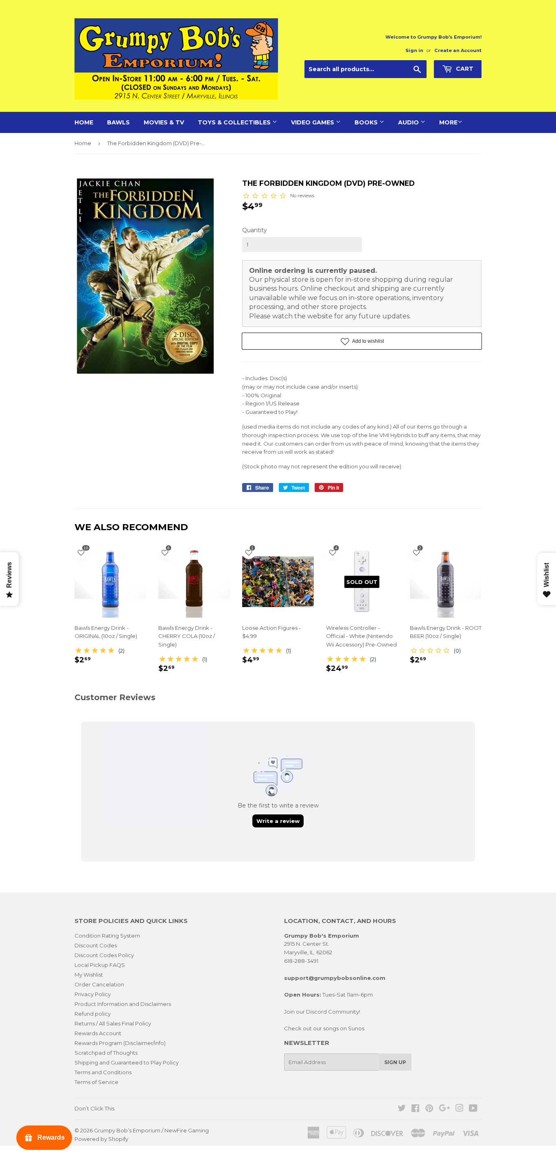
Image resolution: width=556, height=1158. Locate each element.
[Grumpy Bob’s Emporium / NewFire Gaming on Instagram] (459, 1109)
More (448, 122)
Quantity (254, 230)
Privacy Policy (92, 994)
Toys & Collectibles (235, 122)
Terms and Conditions (102, 1072)
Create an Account (458, 50)
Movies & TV (164, 122)
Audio (409, 122)
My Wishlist (88, 974)
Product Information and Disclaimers (122, 1004)
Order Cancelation (99, 984)
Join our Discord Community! (322, 1011)
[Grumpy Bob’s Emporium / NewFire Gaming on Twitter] (402, 1109)
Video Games (313, 122)
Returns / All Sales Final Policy (112, 1023)
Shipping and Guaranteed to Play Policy (126, 1062)
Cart (463, 68)
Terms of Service (96, 1082)
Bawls (118, 122)
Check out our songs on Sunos (324, 1028)
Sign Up (395, 1062)
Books (367, 122)
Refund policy (92, 1013)
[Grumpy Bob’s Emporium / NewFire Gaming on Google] (444, 1109)
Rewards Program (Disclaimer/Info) (120, 1043)
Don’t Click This (94, 1108)
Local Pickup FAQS (99, 965)
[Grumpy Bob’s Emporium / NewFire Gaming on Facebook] (415, 1109)
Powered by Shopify (101, 1139)
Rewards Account (97, 1033)
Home (83, 122)
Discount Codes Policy (104, 955)
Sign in (414, 50)
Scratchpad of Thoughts (106, 1052)
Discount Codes (95, 945)
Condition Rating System (107, 935)
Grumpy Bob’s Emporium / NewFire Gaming (151, 1130)
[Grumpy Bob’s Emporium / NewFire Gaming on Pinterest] (429, 1109)
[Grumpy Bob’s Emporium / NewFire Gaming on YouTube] (473, 1109)
